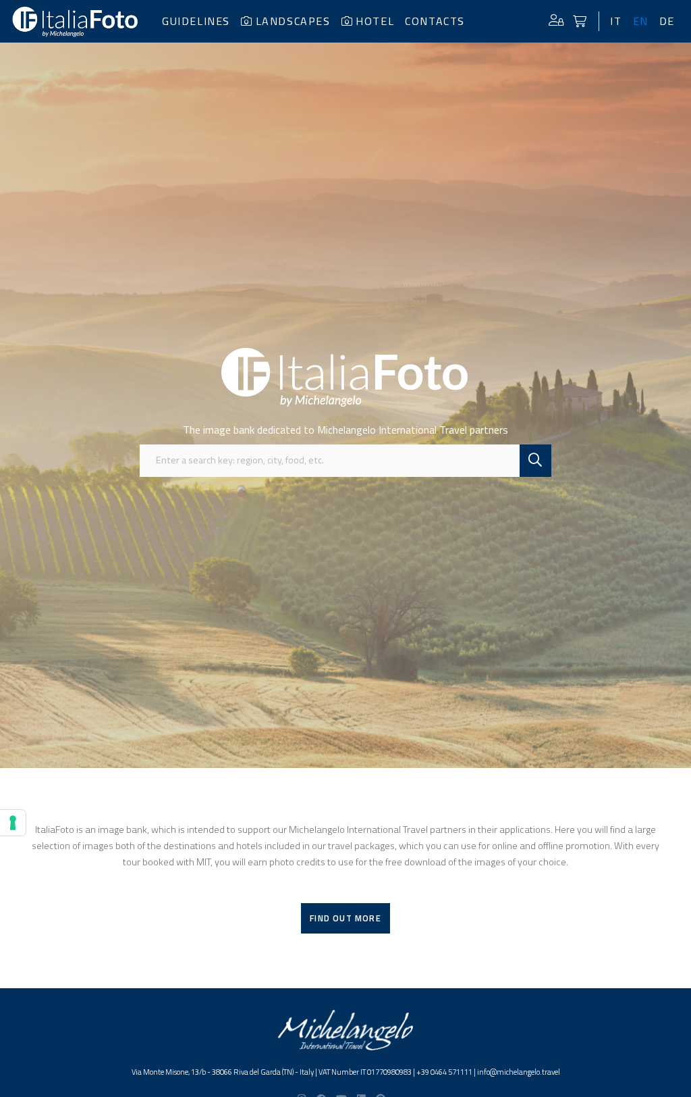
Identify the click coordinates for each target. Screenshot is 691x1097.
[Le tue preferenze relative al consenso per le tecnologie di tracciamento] (13, 823)
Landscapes (293, 21)
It (615, 21)
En (640, 21)
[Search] (535, 460)
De (667, 21)
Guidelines (196, 21)
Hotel (375, 21)
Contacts (435, 21)
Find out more (345, 918)
